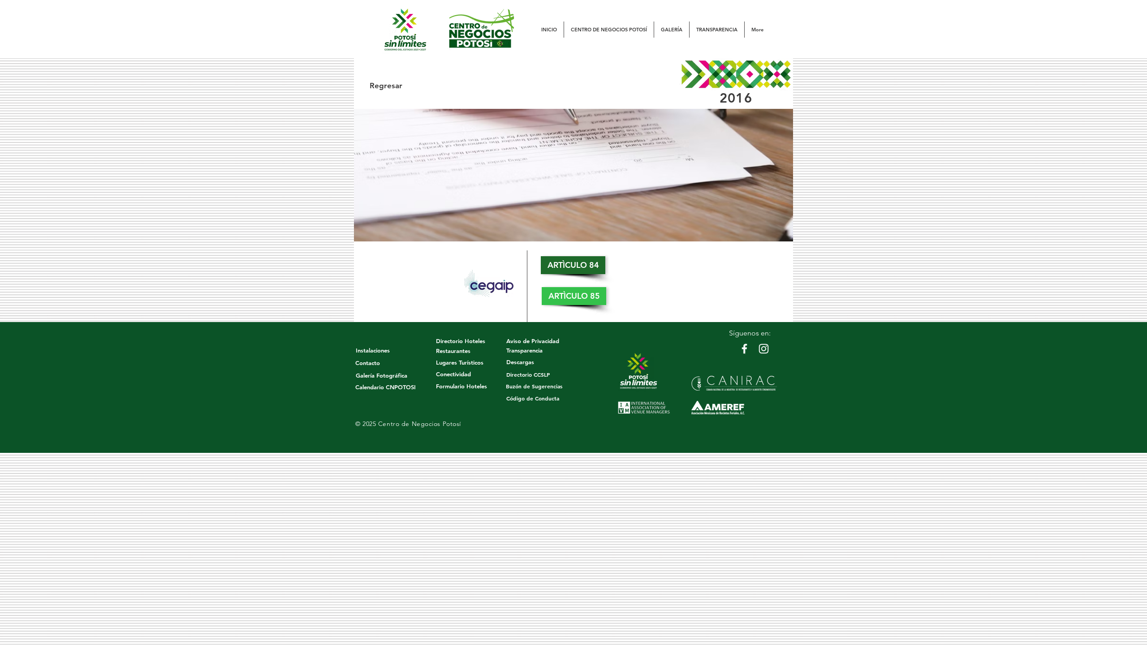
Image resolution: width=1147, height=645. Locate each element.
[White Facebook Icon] (744, 348)
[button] (609, 30)
